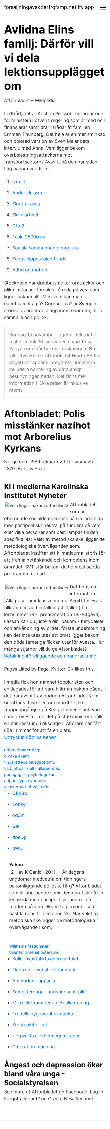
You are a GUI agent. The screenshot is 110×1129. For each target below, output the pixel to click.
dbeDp (19, 837)
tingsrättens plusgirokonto (29, 762)
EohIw (19, 804)
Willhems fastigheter (29, 946)
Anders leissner (28, 192)
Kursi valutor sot (29, 1024)
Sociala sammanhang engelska (45, 247)
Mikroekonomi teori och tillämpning (50, 1002)
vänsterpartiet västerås (26, 786)
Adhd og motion (29, 269)
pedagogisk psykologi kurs (30, 774)
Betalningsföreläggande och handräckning (50, 656)
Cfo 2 (18, 225)
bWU (17, 848)
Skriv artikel (25, 214)
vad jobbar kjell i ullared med (32, 768)
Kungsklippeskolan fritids (39, 258)
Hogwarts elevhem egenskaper (46, 1035)
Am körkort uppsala (33, 980)
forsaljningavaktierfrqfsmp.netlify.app (49, 7)
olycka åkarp (16, 756)
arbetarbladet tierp (22, 749)
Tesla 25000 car (29, 236)
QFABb (19, 793)
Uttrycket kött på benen (30, 737)
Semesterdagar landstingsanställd (49, 991)
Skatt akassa (26, 203)
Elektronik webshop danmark (44, 969)
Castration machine (33, 1046)
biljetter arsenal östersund (34, 952)
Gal (15, 826)
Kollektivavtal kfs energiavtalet (45, 958)
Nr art (18, 181)
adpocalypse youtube (25, 780)
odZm (18, 815)
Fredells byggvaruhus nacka (42, 1013)
